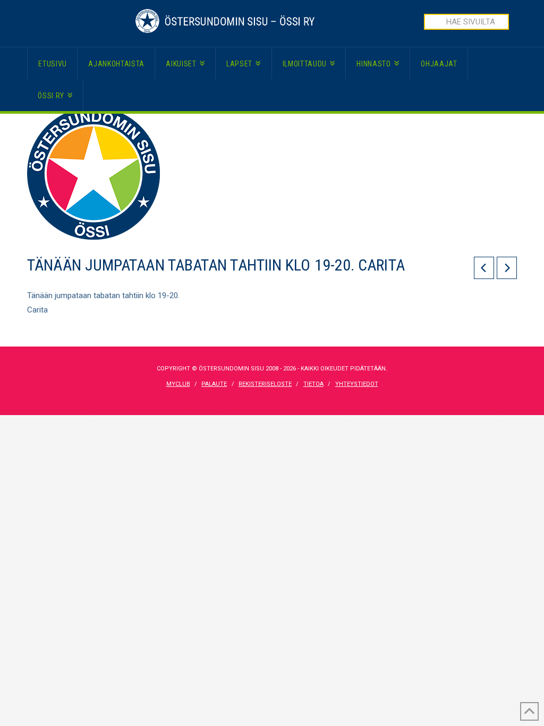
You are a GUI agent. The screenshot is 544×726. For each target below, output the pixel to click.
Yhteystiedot (356, 384)
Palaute (214, 384)
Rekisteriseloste (265, 384)
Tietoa (313, 384)
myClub (178, 384)
